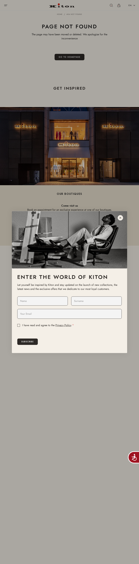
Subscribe (27, 341)
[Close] (120, 217)
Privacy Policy (63, 325)
